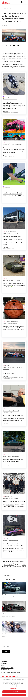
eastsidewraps (8, 278)
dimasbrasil (7, 187)
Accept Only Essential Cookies (14, 691)
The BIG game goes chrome (10, 99)
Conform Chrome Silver (16, 105)
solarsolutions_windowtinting (11, 231)
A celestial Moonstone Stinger (11, 456)
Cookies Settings (13, 688)
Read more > (4, 597)
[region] (14, 687)
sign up (22, 506)
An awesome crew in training (10, 498)
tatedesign (7, 97)
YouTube (24, 564)
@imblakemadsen (10, 504)
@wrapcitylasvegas (9, 503)
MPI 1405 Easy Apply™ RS (14, 550)
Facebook (11, 564)
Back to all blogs (7, 8)
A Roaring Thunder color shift (10, 540)
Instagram (6, 564)
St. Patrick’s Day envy (8, 189)
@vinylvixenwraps (14, 329)
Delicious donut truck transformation (12, 144)
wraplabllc (7, 454)
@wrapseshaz (6, 329)
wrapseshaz (7, 321)
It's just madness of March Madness (12, 323)
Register (19, 566)
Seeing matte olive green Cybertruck (12, 280)
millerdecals (7, 538)
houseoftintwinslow (9, 409)
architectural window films (14, 239)
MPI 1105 (7, 151)
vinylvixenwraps (14, 321)
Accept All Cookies (14, 695)
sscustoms (7, 365)
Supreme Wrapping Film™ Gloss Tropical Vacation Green (13, 193)
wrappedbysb (8, 142)
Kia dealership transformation (10, 233)
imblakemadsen (8, 496)
